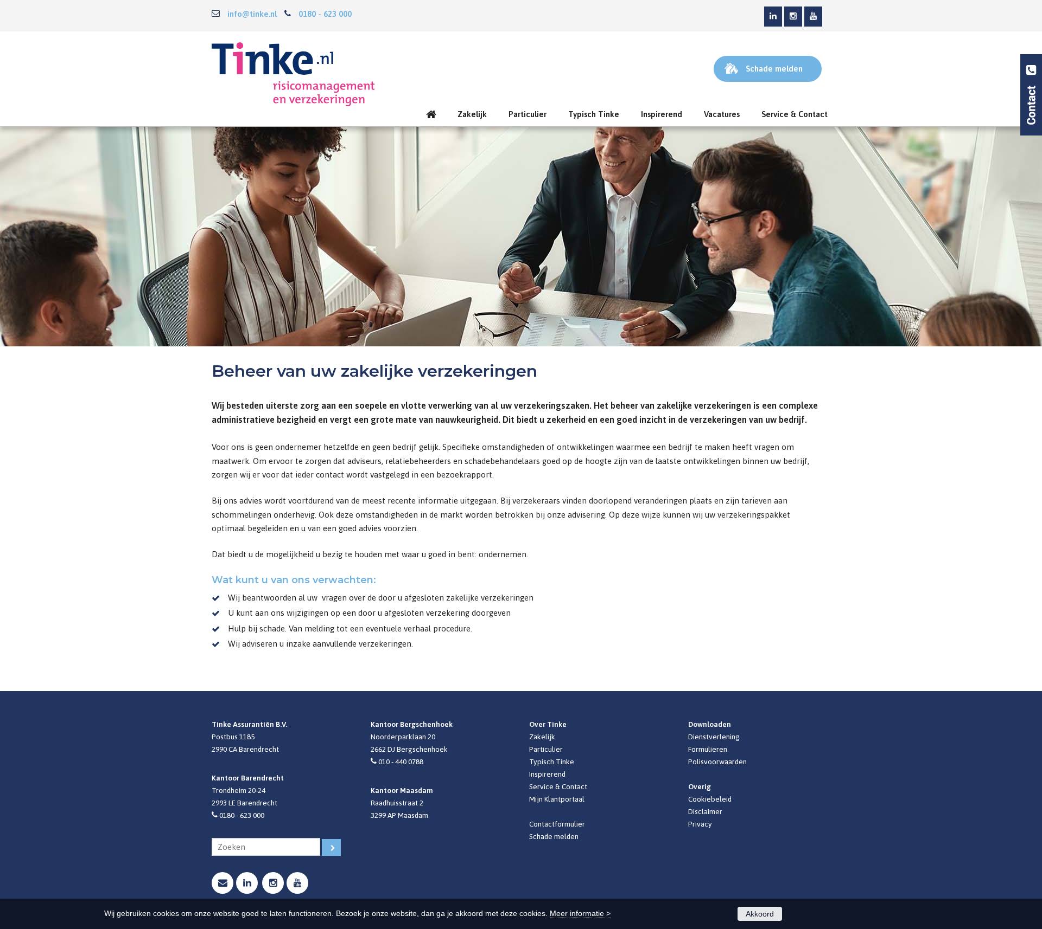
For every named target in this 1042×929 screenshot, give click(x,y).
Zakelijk (542, 736)
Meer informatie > (580, 913)
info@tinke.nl (252, 13)
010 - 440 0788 (400, 761)
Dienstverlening (714, 736)
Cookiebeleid (710, 799)
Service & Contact (558, 786)
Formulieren (707, 749)
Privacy (700, 824)
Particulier (546, 749)
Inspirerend (547, 774)
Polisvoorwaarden (717, 761)
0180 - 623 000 (325, 13)
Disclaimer (705, 811)
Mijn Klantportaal (556, 799)
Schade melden (554, 836)
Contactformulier (557, 824)
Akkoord (760, 913)
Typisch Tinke (551, 761)
